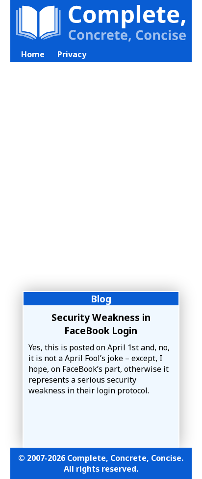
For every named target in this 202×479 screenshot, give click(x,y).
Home (33, 54)
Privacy (71, 54)
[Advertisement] (101, 182)
